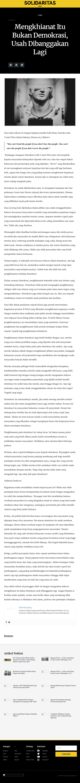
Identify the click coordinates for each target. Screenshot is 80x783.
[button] (10, 65)
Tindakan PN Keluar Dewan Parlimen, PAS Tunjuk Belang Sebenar (61, 716)
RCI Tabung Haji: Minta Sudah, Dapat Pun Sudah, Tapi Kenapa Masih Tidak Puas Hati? (24, 660)
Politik (40, 15)
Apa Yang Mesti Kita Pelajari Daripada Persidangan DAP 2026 (25, 701)
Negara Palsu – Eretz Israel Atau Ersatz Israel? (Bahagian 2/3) (62, 659)
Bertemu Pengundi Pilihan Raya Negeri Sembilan (24, 672)
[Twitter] (9, 622)
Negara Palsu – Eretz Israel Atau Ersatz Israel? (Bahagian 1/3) (62, 672)
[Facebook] (6, 622)
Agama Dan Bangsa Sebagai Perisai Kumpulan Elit (61, 701)
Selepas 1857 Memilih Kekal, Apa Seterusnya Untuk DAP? (25, 686)
